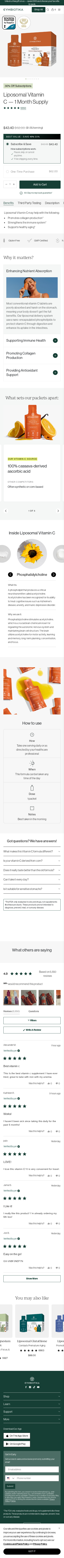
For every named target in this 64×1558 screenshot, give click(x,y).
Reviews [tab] (11, 1012)
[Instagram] (30, 1387)
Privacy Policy (40, 1543)
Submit (10, 1486)
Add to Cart (40, 184)
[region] (32, 203)
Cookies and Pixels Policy (16, 1543)
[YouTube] (38, 1387)
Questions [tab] (34, 1012)
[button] (5, 511)
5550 (23, 108)
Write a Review (38, 1030)
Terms (13, 1501)
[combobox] (10, 1478)
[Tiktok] (34, 1387)
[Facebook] (26, 1387)
